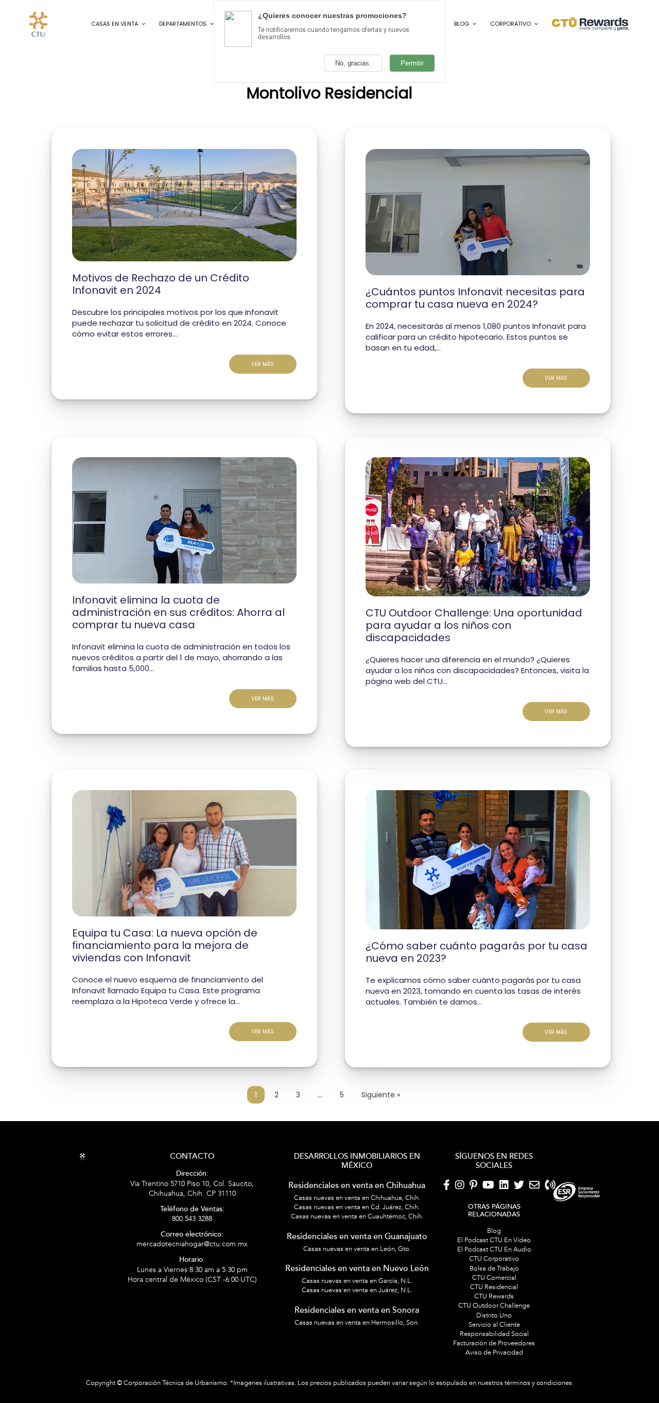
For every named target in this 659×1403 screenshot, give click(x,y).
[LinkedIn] (504, 1225)
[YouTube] (488, 1225)
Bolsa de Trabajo (494, 1308)
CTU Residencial (494, 1327)
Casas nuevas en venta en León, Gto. (357, 1288)
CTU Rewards (494, 1336)
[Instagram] (459, 1225)
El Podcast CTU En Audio (494, 1289)
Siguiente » (380, 1135)
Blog (494, 1270)
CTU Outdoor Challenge (494, 1345)
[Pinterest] (473, 1225)
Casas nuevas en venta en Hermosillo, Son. (356, 1362)
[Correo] (534, 1225)
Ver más (262, 404)
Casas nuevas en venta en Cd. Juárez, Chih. (357, 1247)
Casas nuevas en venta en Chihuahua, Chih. (357, 1238)
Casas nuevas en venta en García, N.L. (357, 1321)
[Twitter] (519, 1225)
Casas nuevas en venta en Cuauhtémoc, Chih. (357, 1256)
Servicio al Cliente (494, 1364)
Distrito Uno (494, 1355)
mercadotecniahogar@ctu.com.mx (192, 1280)
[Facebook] (446, 1225)
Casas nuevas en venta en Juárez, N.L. (357, 1330)
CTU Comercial (494, 1317)
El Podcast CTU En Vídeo (494, 1280)
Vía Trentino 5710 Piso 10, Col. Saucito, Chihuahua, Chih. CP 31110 (192, 1224)
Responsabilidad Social (494, 1374)
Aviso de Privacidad (494, 1392)
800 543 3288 (192, 1254)
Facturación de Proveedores (494, 1383)
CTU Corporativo (494, 1299)
